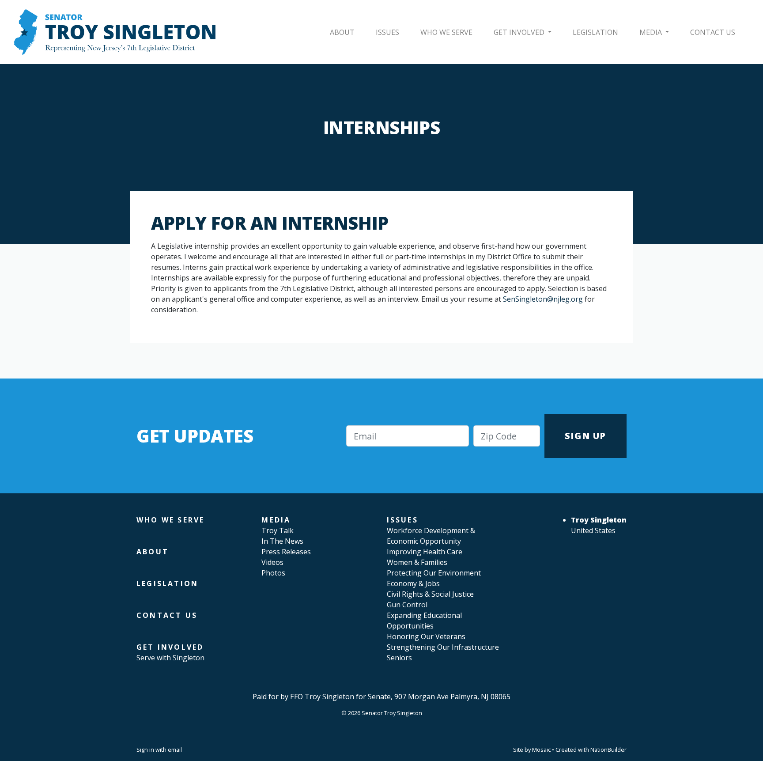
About (342, 32)
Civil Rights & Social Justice (430, 594)
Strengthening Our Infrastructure (443, 647)
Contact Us (712, 32)
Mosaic (541, 749)
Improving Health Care (424, 552)
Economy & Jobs (413, 583)
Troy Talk (277, 530)
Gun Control (407, 605)
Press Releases (286, 552)
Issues (387, 32)
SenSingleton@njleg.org (543, 299)
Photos (273, 573)
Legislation (595, 32)
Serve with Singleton (170, 658)
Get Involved (520, 32)
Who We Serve (446, 32)
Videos (272, 562)
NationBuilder (608, 749)
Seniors (399, 658)
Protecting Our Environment (434, 573)
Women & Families (417, 562)
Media (651, 32)
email (175, 749)
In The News (282, 541)
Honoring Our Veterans (426, 636)
